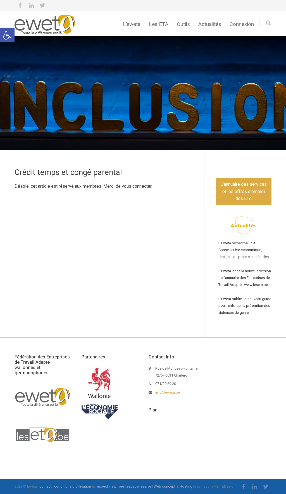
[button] (7, 35)
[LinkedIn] (31, 5)
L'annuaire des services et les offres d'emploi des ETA (243, 191)
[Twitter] (42, 5)
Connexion (242, 24)
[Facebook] (20, 5)
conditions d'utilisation (72, 486)
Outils (183, 24)
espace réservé (139, 486)
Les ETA (158, 24)
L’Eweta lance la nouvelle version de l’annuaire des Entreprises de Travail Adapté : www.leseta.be (244, 278)
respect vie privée (110, 486)
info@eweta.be (167, 392)
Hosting (186, 486)
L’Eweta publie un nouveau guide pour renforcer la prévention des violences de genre (244, 306)
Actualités (209, 24)
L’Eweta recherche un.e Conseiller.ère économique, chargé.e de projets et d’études (243, 250)
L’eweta (131, 24)
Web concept (164, 486)
